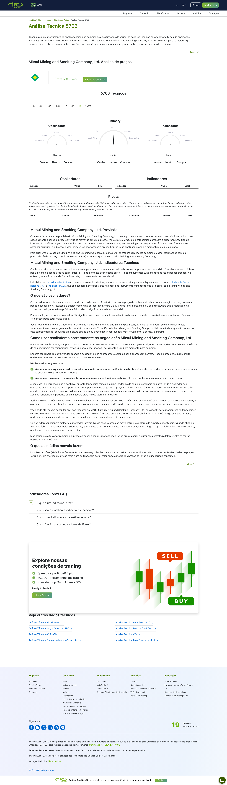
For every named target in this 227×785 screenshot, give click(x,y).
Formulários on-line (37, 688)
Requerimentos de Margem (74, 706)
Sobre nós (33, 681)
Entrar (195, 5)
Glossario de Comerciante (175, 692)
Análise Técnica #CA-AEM (43, 634)
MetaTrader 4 (102, 685)
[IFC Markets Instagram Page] (37, 727)
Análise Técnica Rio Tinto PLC (45, 622)
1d (80, 106)
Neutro (57, 155)
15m (49, 106)
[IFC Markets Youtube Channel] (56, 727)
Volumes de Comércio (72, 703)
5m (40, 106)
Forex (65, 681)
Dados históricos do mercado (143, 688)
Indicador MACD (57, 285)
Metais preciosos (70, 685)
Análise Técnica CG (126, 634)
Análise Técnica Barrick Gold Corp (134, 628)
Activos (66, 692)
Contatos (32, 692)
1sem (88, 106)
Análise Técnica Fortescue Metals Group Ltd (53, 640)
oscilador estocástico (58, 282)
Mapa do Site (54, 761)
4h (72, 106)
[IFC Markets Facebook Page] (31, 727)
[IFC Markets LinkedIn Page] (50, 727)
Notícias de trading (138, 696)
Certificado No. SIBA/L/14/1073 (104, 745)
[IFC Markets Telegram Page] (62, 727)
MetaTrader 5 (102, 688)
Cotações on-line (137, 685)
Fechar (161, 780)
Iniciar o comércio (95, 79)
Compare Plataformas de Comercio (112, 692)
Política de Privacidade (41, 770)
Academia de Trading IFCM (176, 696)
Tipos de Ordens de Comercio (75, 710)
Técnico (133, 681)
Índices (66, 688)
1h (66, 106)
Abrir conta (210, 5)
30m (57, 106)
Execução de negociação (73, 713)
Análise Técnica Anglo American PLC (49, 628)
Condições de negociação (74, 699)
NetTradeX (101, 681)
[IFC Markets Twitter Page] (44, 727)
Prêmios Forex (35, 685)
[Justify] (177, 5)
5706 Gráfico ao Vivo (68, 79)
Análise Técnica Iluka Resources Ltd (135, 640)
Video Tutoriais (170, 681)
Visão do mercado (138, 692)
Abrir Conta (42, 595)
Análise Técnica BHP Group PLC (133, 622)
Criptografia (68, 696)
